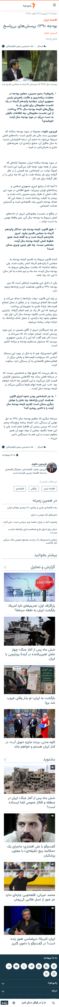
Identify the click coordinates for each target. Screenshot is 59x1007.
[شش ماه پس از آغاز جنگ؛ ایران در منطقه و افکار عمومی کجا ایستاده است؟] (29, 779)
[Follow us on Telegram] (31, 966)
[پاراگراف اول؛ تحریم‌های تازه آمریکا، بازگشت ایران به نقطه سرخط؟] (29, 587)
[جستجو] (53, 1003)
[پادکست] (14, 1003)
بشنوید (49, 759)
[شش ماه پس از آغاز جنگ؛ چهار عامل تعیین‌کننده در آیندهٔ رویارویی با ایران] (29, 631)
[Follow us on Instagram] (54, 974)
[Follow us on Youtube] (16, 966)
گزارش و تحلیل (43, 567)
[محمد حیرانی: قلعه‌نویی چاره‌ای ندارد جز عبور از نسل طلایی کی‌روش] (29, 876)
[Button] (41, 46)
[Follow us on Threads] (46, 974)
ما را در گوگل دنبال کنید (33, 1003)
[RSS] (46, 966)
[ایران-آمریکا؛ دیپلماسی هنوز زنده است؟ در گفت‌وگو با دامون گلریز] (29, 920)
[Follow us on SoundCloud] (9, 966)
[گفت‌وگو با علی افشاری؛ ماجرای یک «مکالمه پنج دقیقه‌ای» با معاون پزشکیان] (29, 827)
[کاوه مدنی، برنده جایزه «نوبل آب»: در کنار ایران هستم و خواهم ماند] (29, 723)
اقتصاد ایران (50, 20)
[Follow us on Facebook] (39, 966)
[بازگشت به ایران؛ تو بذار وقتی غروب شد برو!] (29, 679)
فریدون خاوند (50, 33)
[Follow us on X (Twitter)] (24, 966)
